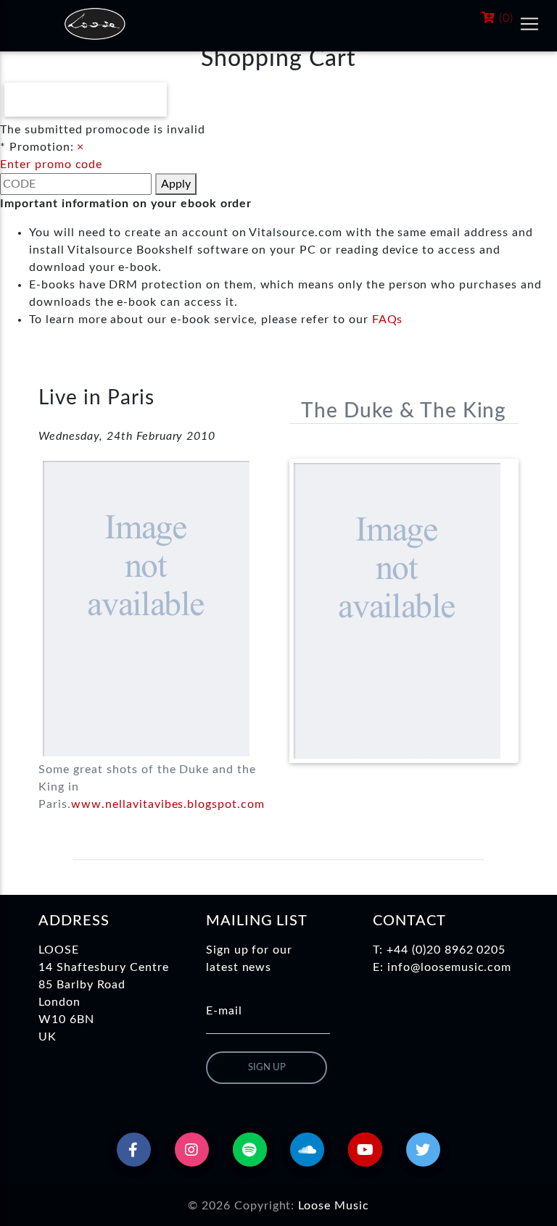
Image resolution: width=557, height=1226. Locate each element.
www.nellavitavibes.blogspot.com (168, 804)
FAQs (387, 319)
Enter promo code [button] (51, 164)
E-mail (224, 1011)
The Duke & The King (403, 411)
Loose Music (333, 1206)
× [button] (80, 147)
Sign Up (267, 1067)
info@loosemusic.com (449, 967)
